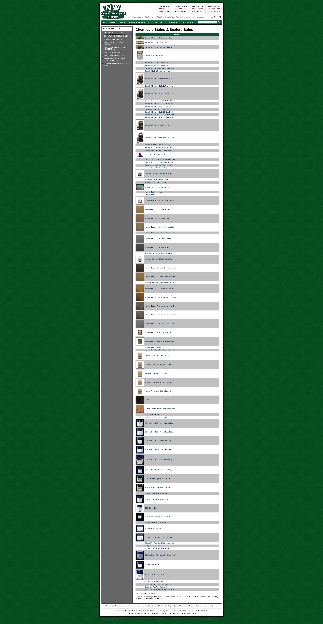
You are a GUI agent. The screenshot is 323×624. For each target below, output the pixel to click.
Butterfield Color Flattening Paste (156, 55)
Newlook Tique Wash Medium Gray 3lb (158, 382)
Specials (159, 22)
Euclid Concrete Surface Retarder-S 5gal (159, 165)
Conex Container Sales (113, 33)
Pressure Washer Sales (158, 613)
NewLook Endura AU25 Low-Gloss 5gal (158, 259)
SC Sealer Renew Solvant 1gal (155, 523)
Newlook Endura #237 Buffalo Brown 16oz (159, 233)
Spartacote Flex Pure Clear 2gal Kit (157, 587)
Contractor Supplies (140, 22)
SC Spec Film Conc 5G (153, 528)
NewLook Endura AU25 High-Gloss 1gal (158, 174)
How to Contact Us (201, 611)
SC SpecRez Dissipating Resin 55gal (157, 549)
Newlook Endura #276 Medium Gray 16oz (159, 247)
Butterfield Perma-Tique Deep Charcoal (158, 147)
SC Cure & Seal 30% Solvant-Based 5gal (159, 460)
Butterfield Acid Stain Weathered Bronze (158, 47)
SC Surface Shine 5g (152, 565)
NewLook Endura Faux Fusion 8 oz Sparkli (159, 282)
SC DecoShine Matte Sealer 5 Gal (156, 499)
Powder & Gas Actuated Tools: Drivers (116, 43)
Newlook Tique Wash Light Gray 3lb (157, 373)
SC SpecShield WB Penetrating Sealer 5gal (160, 555)
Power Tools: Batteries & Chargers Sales (114, 48)
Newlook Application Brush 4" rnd (156, 179)
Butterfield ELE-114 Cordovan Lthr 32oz (158, 63)
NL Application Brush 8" (153, 414)
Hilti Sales (130, 613)
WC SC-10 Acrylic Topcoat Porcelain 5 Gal (159, 590)
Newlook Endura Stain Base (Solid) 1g (158, 332)
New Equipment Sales (114, 22)
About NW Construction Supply (182, 611)
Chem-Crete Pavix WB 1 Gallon (155, 155)
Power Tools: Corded (112, 52)
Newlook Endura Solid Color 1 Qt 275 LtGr (159, 324)
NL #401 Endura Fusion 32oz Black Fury (159, 400)
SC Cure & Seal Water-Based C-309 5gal (159, 470)
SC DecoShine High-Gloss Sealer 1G (157, 479)
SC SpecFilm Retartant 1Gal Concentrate (159, 537)
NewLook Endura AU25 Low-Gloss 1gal (158, 253)
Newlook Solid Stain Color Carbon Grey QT (159, 350)
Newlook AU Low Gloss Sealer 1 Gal (157, 187)
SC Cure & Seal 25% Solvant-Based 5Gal (159, 432)
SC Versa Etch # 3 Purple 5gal (155, 574)
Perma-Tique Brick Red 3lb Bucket (156, 417)
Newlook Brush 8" (151, 195)
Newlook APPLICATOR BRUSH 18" (157, 182)
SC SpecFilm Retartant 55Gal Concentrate (159, 543)
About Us (173, 22)
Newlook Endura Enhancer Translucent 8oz (160, 277)
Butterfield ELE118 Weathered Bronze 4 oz (159, 68)
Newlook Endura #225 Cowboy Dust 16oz (159, 218)
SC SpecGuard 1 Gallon (153, 546)
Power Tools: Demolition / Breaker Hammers (114, 59)
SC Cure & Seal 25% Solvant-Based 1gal (159, 423)
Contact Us (188, 22)
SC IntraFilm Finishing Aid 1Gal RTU (157, 517)
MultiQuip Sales (142, 613)
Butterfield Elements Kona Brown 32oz (158, 125)
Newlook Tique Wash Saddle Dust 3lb (158, 391)
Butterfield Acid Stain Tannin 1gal (156, 42)
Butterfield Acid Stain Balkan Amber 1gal (158, 38)
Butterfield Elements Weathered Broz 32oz (159, 137)
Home (117, 611)
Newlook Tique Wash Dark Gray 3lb (157, 356)
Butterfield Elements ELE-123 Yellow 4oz (159, 104)
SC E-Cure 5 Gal (150, 508)
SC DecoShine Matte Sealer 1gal (156, 493)
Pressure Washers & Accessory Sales (117, 64)
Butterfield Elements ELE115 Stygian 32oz (159, 93)
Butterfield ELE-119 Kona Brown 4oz (157, 71)
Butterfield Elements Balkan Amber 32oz (158, 78)
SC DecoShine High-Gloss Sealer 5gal (158, 488)
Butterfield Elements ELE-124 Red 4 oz (158, 109)
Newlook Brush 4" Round (153, 192)
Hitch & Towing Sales (188, 613)
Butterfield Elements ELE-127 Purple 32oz (159, 115)
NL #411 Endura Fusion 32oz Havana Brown (160, 409)
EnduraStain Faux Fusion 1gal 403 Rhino (159, 162)
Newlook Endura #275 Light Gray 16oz (158, 239)
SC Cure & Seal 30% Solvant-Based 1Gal (159, 450)
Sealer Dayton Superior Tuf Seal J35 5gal (159, 584)
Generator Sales (173, 613)
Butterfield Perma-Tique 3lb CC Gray (157, 145)
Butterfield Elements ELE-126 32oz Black (159, 112)
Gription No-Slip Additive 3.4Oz (155, 168)
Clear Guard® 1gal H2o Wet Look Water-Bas (160, 159)
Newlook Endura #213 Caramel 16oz (157, 209)
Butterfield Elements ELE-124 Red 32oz (158, 106)
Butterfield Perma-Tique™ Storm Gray (158, 150)
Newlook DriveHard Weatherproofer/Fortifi (159, 200)
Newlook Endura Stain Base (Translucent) (159, 341)
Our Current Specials (162, 611)
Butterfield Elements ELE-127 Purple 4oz (159, 117)
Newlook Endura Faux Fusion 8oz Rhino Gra (160, 306)
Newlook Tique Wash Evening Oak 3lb (158, 364)
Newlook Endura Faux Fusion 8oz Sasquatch (160, 315)
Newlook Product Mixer (153, 347)
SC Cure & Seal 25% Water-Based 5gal (158, 441)
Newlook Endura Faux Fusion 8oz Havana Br (160, 297)
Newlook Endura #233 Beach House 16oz (159, 227)
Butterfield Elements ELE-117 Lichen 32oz (159, 101)
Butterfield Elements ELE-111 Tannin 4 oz (159, 86)
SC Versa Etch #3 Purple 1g (154, 581)
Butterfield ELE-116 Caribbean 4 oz (157, 65)
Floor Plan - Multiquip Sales (115, 36)
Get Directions (215, 11)
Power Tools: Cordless (113, 55)
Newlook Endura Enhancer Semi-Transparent (160, 268)
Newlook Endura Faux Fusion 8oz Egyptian (159, 288)
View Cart (213, 17)
